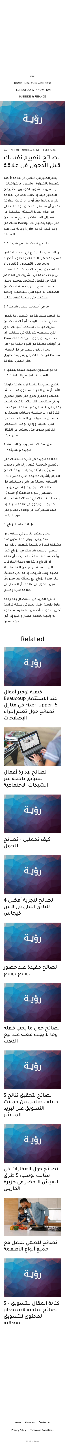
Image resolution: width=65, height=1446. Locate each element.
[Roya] (32, 666)
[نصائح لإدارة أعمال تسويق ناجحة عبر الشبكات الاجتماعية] (32, 746)
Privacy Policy (19, 1430)
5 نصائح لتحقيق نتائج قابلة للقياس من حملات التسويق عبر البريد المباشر (31, 1105)
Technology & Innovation (32, 90)
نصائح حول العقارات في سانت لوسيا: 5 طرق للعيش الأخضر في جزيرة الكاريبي (31, 1179)
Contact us (45, 1423)
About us (30, 1423)
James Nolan (11, 150)
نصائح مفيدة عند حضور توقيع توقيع (30, 971)
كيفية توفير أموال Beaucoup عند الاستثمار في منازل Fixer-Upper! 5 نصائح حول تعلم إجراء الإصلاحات (31, 705)
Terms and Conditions (41, 1430)
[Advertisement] (32, 35)
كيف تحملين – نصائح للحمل (27, 843)
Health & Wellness (37, 83)
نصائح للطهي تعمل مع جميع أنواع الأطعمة (30, 1246)
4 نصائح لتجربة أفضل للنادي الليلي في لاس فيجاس (28, 907)
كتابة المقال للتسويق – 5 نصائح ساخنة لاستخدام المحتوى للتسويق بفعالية (31, 1313)
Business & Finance (32, 97)
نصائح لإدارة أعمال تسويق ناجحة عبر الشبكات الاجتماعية (26, 779)
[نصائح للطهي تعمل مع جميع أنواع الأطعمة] (32, 1217)
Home (18, 83)
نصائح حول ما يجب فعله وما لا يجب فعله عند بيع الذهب (32, 1035)
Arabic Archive (31, 150)
